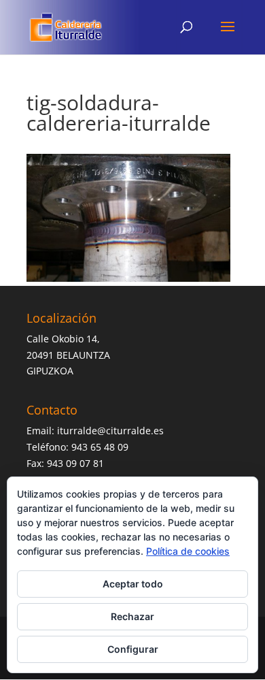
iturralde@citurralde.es (110, 430)
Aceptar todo (133, 583)
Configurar (132, 649)
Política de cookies (188, 551)
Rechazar (132, 616)
